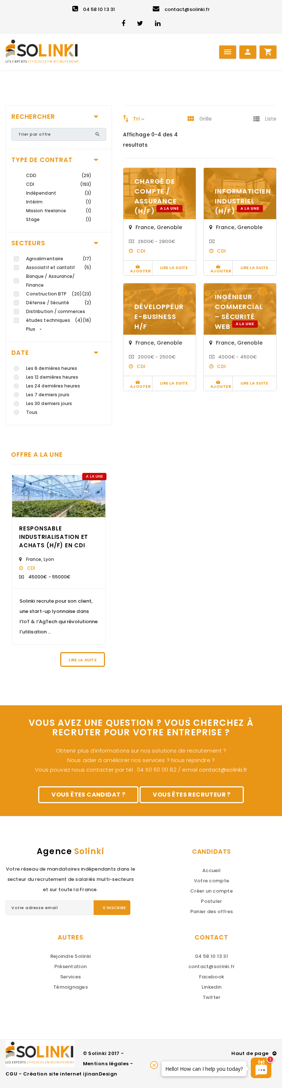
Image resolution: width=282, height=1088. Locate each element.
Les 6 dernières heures (51, 368)
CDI (30, 184)
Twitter (212, 997)
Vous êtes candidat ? (88, 794)
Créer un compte (211, 890)
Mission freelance (46, 210)
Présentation (70, 966)
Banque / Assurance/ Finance (50, 280)
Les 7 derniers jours (47, 395)
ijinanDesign (100, 1073)
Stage (33, 219)
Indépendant (41, 193)
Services (70, 976)
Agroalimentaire (44, 259)
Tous (31, 412)
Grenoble (169, 227)
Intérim (34, 202)
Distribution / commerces (56, 311)
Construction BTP (46, 294)
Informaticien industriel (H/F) (243, 201)
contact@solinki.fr (187, 9)
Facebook (211, 976)
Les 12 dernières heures (52, 377)
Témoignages (70, 987)
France (33, 559)
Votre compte (211, 880)
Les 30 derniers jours (49, 403)
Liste (270, 118)
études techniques (48, 320)
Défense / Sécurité (47, 302)
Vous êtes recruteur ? (191, 794)
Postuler (211, 901)
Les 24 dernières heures (53, 386)
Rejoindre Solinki (70, 956)
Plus (30, 329)
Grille (205, 118)
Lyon (49, 559)
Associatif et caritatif (50, 267)
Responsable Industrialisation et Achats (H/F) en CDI (53, 537)
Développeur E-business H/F (159, 316)
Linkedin (211, 987)
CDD (31, 175)
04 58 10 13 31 (99, 9)
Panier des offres (211, 911)
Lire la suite (83, 660)
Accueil (211, 870)
